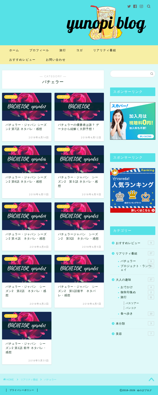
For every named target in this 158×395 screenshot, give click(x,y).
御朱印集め (136, 292)
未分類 (133, 323)
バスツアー (132, 303)
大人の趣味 (134, 279)
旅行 (62, 50)
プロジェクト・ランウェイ (136, 267)
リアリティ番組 (104, 50)
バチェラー (136, 261)
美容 (133, 333)
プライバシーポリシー (21, 390)
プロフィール (39, 50)
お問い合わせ (56, 59)
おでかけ (136, 287)
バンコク (131, 307)
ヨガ (79, 50)
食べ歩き (136, 313)
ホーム (14, 50)
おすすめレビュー (22, 59)
